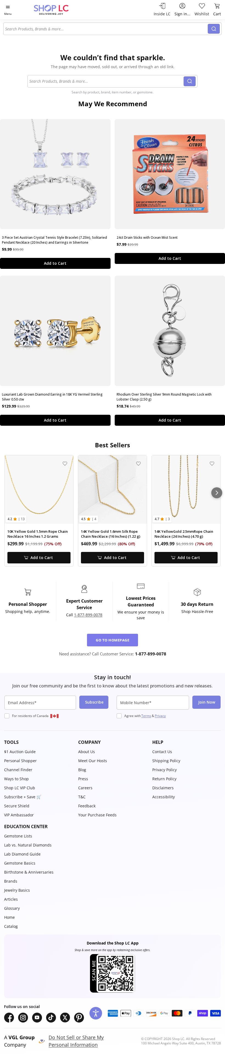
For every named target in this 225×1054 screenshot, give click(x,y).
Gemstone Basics (19, 863)
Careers (85, 787)
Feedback (86, 805)
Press (83, 778)
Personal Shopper (20, 760)
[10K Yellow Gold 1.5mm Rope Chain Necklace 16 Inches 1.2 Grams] (39, 489)
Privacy (160, 715)
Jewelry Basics (17, 890)
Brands (10, 881)
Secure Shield (16, 805)
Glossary (12, 908)
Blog (82, 769)
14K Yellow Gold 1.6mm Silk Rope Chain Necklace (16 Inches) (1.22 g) (110, 534)
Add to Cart (55, 263)
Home (9, 917)
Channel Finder (18, 769)
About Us (86, 751)
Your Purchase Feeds (97, 814)
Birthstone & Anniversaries (29, 872)
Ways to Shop (16, 778)
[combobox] (106, 29)
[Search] (214, 29)
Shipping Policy (166, 760)
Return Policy (164, 778)
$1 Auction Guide (20, 751)
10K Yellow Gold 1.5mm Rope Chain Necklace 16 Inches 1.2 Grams (37, 534)
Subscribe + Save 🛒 (22, 796)
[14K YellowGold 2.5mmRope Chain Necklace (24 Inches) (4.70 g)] (186, 489)
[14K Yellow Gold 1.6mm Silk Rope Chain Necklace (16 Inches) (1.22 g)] (112, 489)
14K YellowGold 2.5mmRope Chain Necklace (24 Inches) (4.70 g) (183, 534)
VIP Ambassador (19, 814)
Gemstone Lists (18, 836)
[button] (38, 742)
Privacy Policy (164, 769)
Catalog (11, 926)
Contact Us (162, 751)
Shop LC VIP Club (19, 787)
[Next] (216, 492)
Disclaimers (163, 787)
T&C (82, 796)
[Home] (57, 9)
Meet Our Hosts (92, 760)
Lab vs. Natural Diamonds (28, 845)
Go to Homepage (112, 640)
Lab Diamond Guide (22, 854)
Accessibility (163, 796)
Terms (146, 715)
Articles (11, 899)
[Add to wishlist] (65, 463)
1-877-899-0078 (88, 614)
